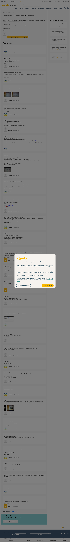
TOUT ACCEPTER (48, 285)
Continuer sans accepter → (48, 257)
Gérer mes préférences (23, 285)
